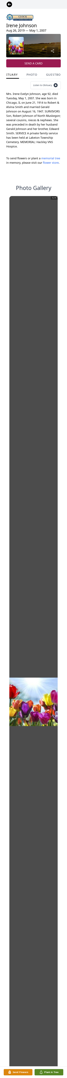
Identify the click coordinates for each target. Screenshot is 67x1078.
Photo (31, 74)
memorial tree (50, 158)
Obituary (10, 74)
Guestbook (55, 74)
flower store (51, 162)
